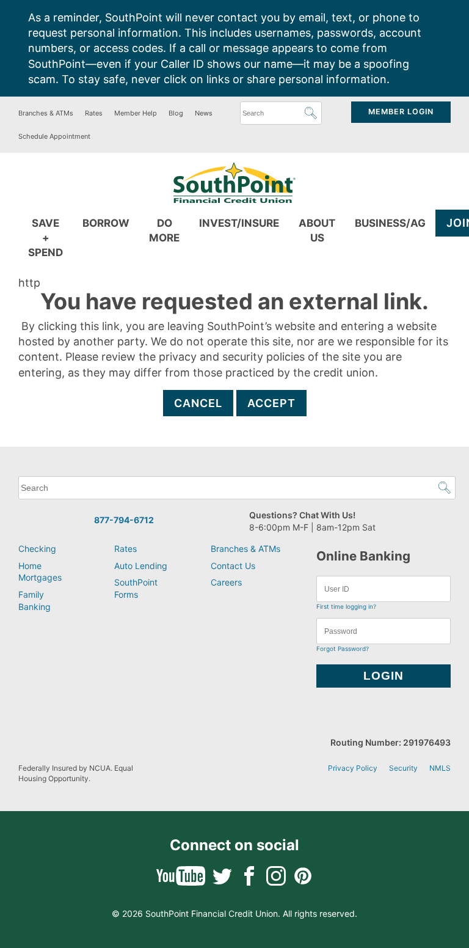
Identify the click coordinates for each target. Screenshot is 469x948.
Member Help (135, 113)
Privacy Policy (352, 768)
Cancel (198, 403)
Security (403, 768)
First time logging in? (346, 606)
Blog (176, 113)
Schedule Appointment (54, 136)
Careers (226, 582)
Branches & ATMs (45, 113)
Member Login (401, 111)
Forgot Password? (342, 648)
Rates (94, 113)
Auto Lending (140, 565)
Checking (37, 548)
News (204, 113)
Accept (271, 403)
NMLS (440, 768)
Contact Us (233, 565)
